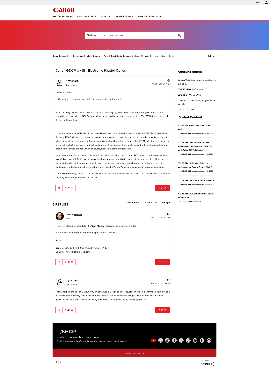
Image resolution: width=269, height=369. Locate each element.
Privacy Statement (72, 337)
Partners (96, 337)
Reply (162, 187)
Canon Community (63, 9)
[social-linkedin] (202, 340)
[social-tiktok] (167, 340)
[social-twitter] (181, 340)
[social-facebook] (174, 340)
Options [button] (211, 55)
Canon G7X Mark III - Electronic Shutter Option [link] (154, 56)
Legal (82, 337)
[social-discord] (209, 340)
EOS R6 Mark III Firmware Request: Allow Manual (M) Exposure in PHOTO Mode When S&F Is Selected (195, 146)
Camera (96, 56)
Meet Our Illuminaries (62, 16)
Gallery (104, 16)
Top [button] (60, 362)
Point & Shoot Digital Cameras (117, 56)
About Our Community (148, 16)
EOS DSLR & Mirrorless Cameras (191, 133)
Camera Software (186, 201)
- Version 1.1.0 (192, 89)
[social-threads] (188, 340)
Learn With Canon (123, 16)
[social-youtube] (153, 340)
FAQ (258, 2)
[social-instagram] (160, 340)
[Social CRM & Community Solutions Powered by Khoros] (207, 363)
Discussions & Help (85, 16)
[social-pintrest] (195, 340)
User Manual (97, 226)
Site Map (88, 337)
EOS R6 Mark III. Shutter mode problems (196, 180)
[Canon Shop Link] (67, 331)
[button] (59, 188)
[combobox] (145, 35)
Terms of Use (61, 337)
